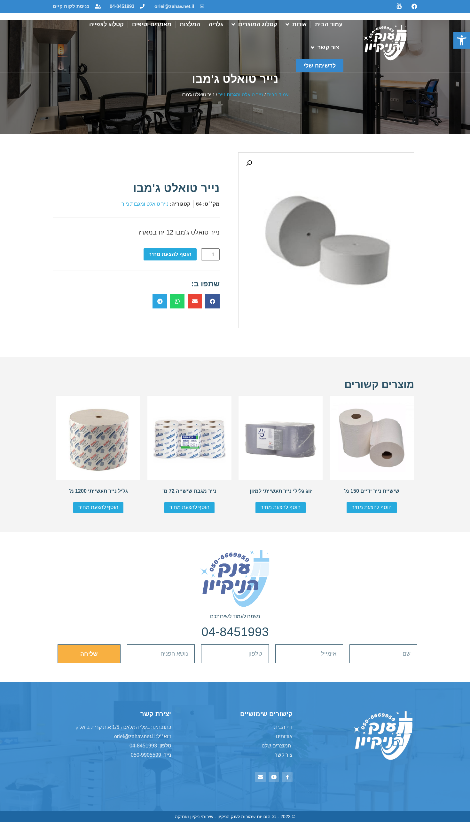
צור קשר (328, 47)
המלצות (190, 24)
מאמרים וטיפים (151, 24)
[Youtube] (274, 777)
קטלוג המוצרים (257, 24)
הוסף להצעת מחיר (170, 254)
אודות (299, 24)
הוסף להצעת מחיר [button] (372, 507)
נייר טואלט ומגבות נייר (240, 94)
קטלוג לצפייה (106, 24)
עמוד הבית (328, 24)
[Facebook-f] (287, 777)
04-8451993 (235, 632)
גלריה (215, 24)
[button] (461, 40)
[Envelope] (260, 777)
